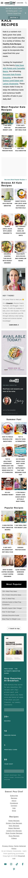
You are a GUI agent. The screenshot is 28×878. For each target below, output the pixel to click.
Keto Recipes (14, 826)
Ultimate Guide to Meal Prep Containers (11, 603)
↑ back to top (14, 628)
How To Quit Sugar (8, 612)
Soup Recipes (14, 836)
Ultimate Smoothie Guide (10, 615)
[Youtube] (5, 864)
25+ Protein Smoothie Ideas (11, 595)
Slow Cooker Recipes (14, 833)
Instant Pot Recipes (14, 831)
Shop (14, 810)
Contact (14, 805)
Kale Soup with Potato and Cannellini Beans (14, 68)
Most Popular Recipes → (19, 179)
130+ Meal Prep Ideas (9, 591)
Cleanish (9, 303)
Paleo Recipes (14, 820)
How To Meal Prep (8, 598)
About (14, 800)
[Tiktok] (17, 864)
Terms (16, 846)
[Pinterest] (14, 869)
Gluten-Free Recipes (14, 823)
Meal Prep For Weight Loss (11, 619)
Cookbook (14, 803)
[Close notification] (25, 13)
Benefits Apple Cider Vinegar (12, 608)
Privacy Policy (7, 846)
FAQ (14, 808)
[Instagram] (11, 864)
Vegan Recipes (14, 828)
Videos (14, 838)
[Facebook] (22, 864)
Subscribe (14, 795)
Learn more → (14, 324)
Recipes (14, 798)
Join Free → (14, 17)
